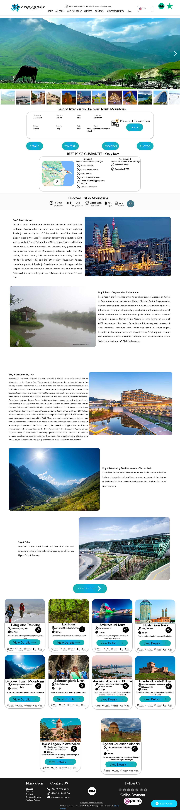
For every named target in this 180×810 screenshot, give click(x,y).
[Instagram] (128, 790)
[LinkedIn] (141, 790)
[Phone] (67, 6)
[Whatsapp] (120, 790)
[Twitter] (136, 790)
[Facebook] (132, 790)
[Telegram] (124, 790)
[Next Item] (175, 53)
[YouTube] (145, 790)
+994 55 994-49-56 (77, 6)
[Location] (57, 182)
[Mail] (87, 6)
